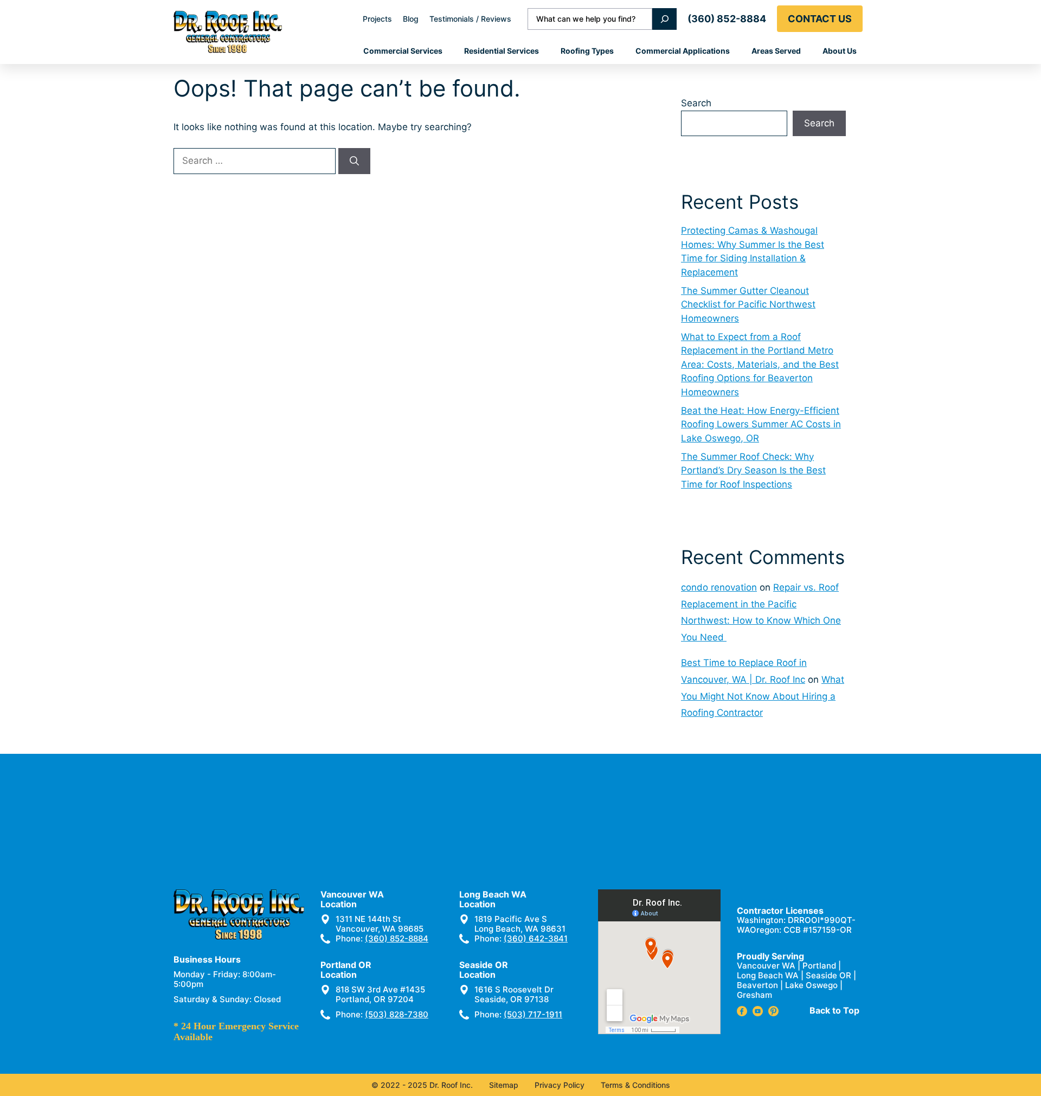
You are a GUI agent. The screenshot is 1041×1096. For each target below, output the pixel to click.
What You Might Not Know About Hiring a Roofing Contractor (762, 696)
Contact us (820, 18)
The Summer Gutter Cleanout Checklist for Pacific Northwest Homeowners (748, 304)
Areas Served (776, 50)
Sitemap (503, 1084)
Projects (377, 18)
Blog (411, 18)
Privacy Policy (559, 1084)
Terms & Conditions (635, 1084)
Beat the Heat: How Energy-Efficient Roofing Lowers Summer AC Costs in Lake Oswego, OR (761, 424)
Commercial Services (402, 50)
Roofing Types (587, 50)
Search (696, 103)
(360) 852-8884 (726, 18)
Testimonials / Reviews (470, 18)
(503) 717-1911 (533, 1014)
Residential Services (501, 50)
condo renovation (719, 587)
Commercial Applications (682, 50)
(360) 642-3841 (536, 938)
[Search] (664, 19)
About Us (839, 50)
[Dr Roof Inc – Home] (228, 32)
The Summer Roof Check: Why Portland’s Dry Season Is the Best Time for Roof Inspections (753, 470)
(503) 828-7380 (396, 1014)
